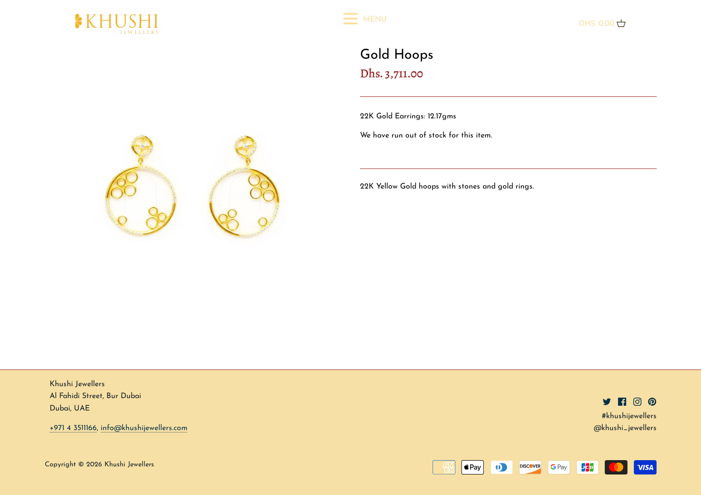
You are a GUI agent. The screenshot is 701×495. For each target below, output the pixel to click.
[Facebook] (622, 401)
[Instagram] (637, 401)
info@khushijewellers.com (144, 428)
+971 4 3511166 (73, 428)
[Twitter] (607, 401)
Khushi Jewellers (129, 464)
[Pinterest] (652, 401)
